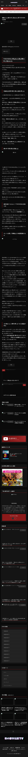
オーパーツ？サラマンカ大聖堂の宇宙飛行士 (20, 422)
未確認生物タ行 (6, 644)
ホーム (5, 672)
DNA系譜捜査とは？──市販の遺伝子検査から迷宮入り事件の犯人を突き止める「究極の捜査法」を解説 (14, 600)
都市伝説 (14, 5)
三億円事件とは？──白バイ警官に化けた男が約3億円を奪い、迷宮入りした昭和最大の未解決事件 (13, 619)
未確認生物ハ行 (6, 650)
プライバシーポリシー (8, 685)
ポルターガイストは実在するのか (20, 413)
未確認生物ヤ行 (6, 657)
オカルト (2, 5)
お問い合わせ (14, 750)
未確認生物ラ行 (6, 660)
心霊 (6, 5)
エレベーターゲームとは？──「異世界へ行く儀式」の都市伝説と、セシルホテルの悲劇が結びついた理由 (13, 581)
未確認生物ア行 (6, 634)
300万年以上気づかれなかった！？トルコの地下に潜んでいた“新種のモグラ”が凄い (21, 709)
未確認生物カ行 (6, 637)
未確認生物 (19, 5)
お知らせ (5, 678)
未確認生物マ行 (6, 654)
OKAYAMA (16, 46)
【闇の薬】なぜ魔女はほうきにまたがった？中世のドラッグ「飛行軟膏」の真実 (7, 709)
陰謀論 (10, 5)
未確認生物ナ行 (6, 647)
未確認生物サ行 (6, 641)
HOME (2, 11)
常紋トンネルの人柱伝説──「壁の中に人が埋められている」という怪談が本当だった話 (13, 563)
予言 (23, 5)
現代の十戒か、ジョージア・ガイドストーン (20, 405)
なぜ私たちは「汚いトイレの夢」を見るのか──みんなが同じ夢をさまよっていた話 (13, 544)
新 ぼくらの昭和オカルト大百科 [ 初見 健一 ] (16, 454)
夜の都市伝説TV (17, 753)
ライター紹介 (6, 675)
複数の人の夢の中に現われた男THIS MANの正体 (19, 11)
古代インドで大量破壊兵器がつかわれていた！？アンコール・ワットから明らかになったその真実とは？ (7, 724)
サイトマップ (6, 682)
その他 (7, 11)
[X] (11, 41)
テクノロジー (23, 586)
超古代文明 (5, 749)
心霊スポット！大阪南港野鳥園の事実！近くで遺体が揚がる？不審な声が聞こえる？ (21, 724)
